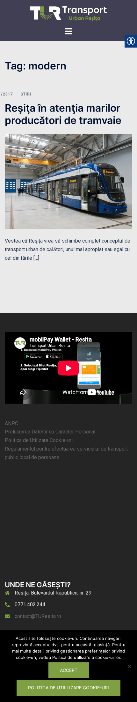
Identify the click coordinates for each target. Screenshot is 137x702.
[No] (129, 666)
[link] (68, 13)
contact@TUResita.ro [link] (38, 616)
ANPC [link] (11, 423)
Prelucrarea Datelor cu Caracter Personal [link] (50, 432)
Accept (68, 670)
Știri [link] (26, 94)
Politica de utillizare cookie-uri (68, 687)
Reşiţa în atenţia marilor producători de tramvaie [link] (63, 114)
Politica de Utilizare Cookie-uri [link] (39, 440)
